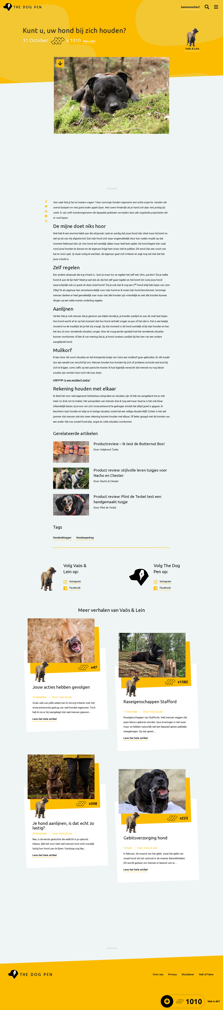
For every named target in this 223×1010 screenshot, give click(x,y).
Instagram (75, 581)
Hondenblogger (62, 537)
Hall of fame (206, 974)
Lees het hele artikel (44, 719)
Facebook (75, 587)
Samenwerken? (190, 6)
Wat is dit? (89, 41)
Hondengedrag (85, 537)
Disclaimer (188, 974)
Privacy (172, 974)
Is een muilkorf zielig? (77, 380)
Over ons (158, 974)
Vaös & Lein (192, 48)
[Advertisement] (111, 164)
